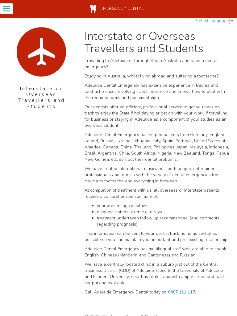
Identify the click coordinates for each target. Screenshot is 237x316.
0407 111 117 (181, 292)
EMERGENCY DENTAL (121, 8)
